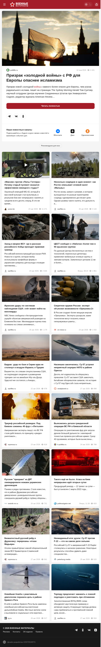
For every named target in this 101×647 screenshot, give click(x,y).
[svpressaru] (5, 444)
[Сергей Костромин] (5, 330)
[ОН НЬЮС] (55, 330)
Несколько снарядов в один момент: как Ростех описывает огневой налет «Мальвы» (75, 185)
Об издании (28, 632)
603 (95, 503)
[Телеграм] (76, 630)
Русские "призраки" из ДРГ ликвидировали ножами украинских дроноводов (22, 482)
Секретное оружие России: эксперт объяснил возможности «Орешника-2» (73, 307)
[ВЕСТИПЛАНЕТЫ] (55, 388)
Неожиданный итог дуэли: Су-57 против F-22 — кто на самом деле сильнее (74, 539)
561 (45, 559)
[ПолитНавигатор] (55, 503)
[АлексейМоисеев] (5, 618)
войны (37, 87)
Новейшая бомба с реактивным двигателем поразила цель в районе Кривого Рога (23, 597)
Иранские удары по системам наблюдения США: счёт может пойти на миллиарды (24, 309)
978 (45, 389)
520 (95, 559)
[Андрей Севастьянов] (55, 209)
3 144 (94, 209)
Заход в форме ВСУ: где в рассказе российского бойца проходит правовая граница (24, 247)
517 (45, 618)
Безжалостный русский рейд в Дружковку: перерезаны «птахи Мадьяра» (20, 541)
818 (45, 445)
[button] (9, 116)
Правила (39, 632)
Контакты (16, 632)
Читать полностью (50, 106)
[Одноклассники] (82, 630)
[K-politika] (55, 444)
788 (95, 445)
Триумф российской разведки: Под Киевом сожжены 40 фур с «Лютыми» (23, 425)
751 (45, 503)
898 (95, 389)
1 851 (94, 271)
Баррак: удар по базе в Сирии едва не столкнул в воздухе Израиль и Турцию (24, 366)
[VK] (89, 630)
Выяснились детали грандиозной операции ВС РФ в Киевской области (73, 425)
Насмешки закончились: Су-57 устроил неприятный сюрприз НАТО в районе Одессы (74, 367)
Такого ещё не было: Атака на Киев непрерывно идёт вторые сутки (72, 481)
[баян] (7, 70)
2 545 (45, 271)
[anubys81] (5, 209)
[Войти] (96, 4)
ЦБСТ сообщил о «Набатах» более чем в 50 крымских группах (75, 245)
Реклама (6, 632)
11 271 (44, 209)
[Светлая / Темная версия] (88, 4)
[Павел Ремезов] (5, 271)
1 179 (45, 330)
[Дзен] (95, 630)
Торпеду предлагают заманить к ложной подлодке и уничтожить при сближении (74, 595)
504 (95, 618)
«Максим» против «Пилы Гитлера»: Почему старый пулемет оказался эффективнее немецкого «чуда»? (22, 185)
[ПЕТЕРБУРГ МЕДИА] (55, 559)
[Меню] (4, 4)
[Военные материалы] (19, 4)
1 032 (94, 330)
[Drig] (5, 503)
